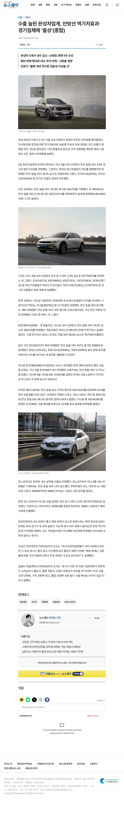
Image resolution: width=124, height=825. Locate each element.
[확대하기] (62, 77)
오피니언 (97, 4)
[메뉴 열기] (107, 5)
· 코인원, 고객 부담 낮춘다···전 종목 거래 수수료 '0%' (47, 642)
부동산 (78, 4)
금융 (40, 4)
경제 (33, 4)
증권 (48, 4)
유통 (87, 4)
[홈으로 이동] (11, 5)
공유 (101, 45)
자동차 (28, 17)
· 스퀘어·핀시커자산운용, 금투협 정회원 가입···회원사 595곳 (51, 646)
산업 (56, 4)
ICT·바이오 (66, 4)
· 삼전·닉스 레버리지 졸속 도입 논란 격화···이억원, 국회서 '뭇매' (52, 651)
